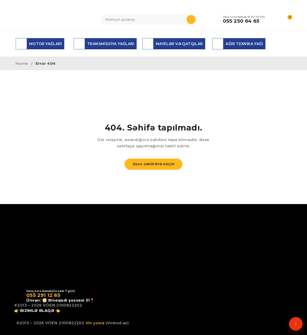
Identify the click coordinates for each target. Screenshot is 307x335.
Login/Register (277, 19)
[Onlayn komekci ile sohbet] (296, 324)
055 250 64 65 (241, 21)
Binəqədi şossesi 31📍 (71, 300)
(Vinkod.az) (116, 323)
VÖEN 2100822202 (62, 305)
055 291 (36, 295)
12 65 (53, 295)
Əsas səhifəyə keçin (154, 164)
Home (21, 63)
